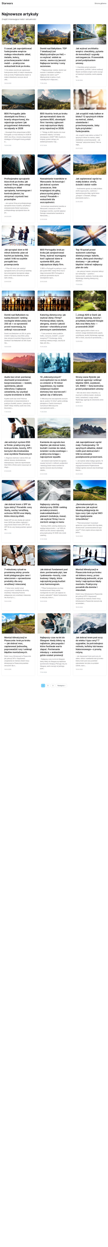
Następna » (61, 685)
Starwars (7, 3)
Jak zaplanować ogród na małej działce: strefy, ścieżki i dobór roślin (88, 181)
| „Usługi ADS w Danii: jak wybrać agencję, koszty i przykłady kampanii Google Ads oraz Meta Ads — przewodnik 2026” (89, 321)
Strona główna (100, 3)
